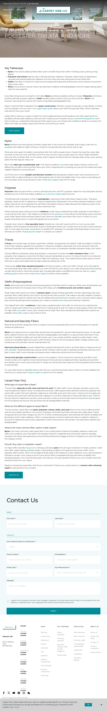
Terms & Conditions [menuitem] (94, 647)
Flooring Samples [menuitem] (60, 640)
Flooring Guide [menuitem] (79, 640)
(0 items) (81, 16)
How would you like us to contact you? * (21, 541)
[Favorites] (77, 16)
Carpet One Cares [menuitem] (94, 637)
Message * (10, 580)
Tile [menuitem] (42, 652)
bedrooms (59, 214)
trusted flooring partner (84, 119)
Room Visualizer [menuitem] (61, 633)
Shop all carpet (33, 372)
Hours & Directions (79, 10)
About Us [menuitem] (93, 632)
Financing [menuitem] (44, 675)
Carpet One (9, 20)
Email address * (60, 554)
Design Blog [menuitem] (62, 655)
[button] (73, 16)
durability (8, 147)
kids (10, 261)
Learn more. (14, 707)
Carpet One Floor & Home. (18, 698)
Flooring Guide (22, 20)
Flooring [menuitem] (44, 632)
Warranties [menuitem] (78, 650)
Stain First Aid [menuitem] (79, 636)
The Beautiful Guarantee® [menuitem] (79, 645)
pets (91, 396)
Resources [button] (21, 10)
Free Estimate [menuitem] (46, 666)
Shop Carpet (14, 131)
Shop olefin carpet (20, 313)
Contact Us (14, 475)
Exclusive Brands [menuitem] (77, 659)
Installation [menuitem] (78, 654)
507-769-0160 (33, 4)
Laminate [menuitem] (44, 648)
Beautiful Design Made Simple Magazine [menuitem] (62, 648)
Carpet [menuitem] (43, 644)
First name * (11, 518)
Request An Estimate (95, 10)
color (62, 165)
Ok (88, 705)
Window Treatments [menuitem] (45, 671)
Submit (53, 611)
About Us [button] (7, 16)
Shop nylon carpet (50, 180)
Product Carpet (37, 20)
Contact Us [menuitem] (94, 642)
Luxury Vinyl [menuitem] (45, 636)
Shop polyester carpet (31, 232)
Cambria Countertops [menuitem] (45, 661)
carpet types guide (45, 109)
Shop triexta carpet (38, 274)
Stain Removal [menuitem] (79, 632)
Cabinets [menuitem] (44, 656)
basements (63, 298)
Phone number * (13, 554)
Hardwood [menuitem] (45, 640)
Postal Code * (11, 567)
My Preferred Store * (62, 567)
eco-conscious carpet (52, 194)
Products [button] (7, 10)
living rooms (31, 448)
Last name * (59, 518)
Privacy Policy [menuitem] (95, 652)
